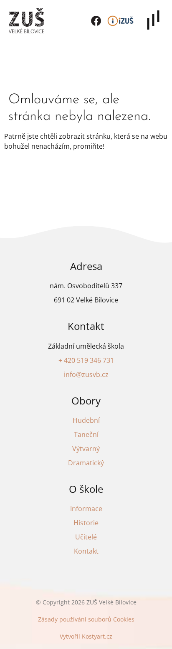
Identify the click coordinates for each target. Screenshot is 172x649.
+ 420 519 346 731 (86, 360)
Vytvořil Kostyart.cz (86, 636)
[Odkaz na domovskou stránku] (26, 20)
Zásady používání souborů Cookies (86, 619)
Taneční (86, 434)
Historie (86, 522)
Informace (86, 508)
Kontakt (86, 551)
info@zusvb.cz (86, 374)
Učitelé (86, 537)
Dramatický (86, 462)
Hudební (86, 420)
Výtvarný (86, 448)
